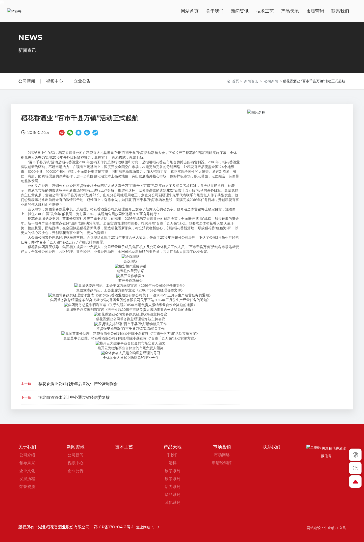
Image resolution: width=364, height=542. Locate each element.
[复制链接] (95, 132)
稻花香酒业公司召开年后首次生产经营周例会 (78, 383)
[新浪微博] (62, 132)
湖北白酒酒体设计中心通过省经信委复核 (74, 397)
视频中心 (54, 81)
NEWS (30, 37)
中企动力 (331, 528)
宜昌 (342, 528)
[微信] (70, 132)
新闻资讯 (251, 81)
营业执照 (143, 527)
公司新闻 (26, 81)
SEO (155, 527)
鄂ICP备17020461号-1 (113, 527)
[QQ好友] (78, 132)
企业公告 (82, 81)
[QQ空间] (87, 132)
